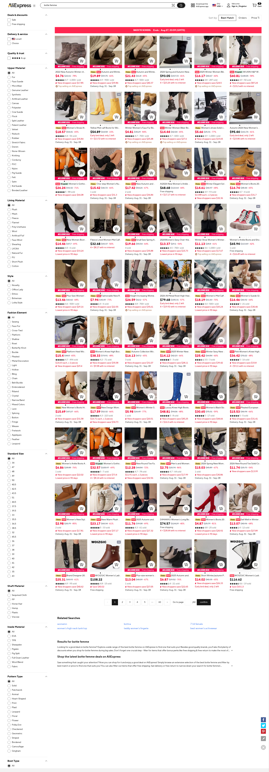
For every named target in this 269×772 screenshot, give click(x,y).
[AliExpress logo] (19, 5)
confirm (204, 602)
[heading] (71, 72)
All (13, 73)
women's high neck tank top (72, 628)
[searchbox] (106, 5)
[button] (34, 6)
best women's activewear (203, 628)
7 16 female (196, 624)
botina (127, 624)
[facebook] (263, 719)
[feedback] (263, 738)
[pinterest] (263, 731)
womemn (62, 624)
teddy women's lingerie (136, 628)
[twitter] (263, 725)
